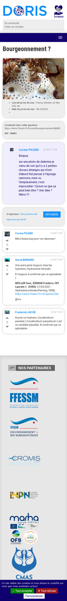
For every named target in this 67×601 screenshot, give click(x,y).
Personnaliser (34, 596)
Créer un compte (13, 26)
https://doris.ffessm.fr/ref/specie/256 (37, 294)
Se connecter (11, 23)
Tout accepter (23, 591)
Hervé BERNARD (24, 259)
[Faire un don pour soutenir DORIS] (58, 12)
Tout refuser (48, 591)
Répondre (52, 214)
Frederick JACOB (25, 312)
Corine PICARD (29, 150)
